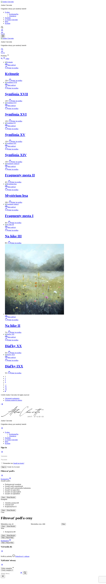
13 (6, 389)
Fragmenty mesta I (19, 216)
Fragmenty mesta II (20, 175)
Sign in (4, 467)
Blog (6, 21)
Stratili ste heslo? (18, 463)
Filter (63, 524)
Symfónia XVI (16, 114)
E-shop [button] (7, 12)
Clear (3, 497)
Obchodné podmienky (12, 398)
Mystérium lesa (16, 195)
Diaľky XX (13, 346)
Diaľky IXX (14, 366)
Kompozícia (5, 479)
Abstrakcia (12, 16)
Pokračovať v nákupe (22, 556)
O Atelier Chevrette (11, 20)
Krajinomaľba (13, 14)
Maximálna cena (36, 524)
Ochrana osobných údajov (13, 400)
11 (6, 386)
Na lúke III (13, 236)
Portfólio (8, 18)
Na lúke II (12, 325)
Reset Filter (9, 537)
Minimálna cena (6, 524)
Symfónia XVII (16, 94)
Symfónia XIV (16, 155)
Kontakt (7, 23)
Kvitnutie (12, 74)
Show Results (11, 497)
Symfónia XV (15, 135)
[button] (11, 68)
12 (6, 388)
